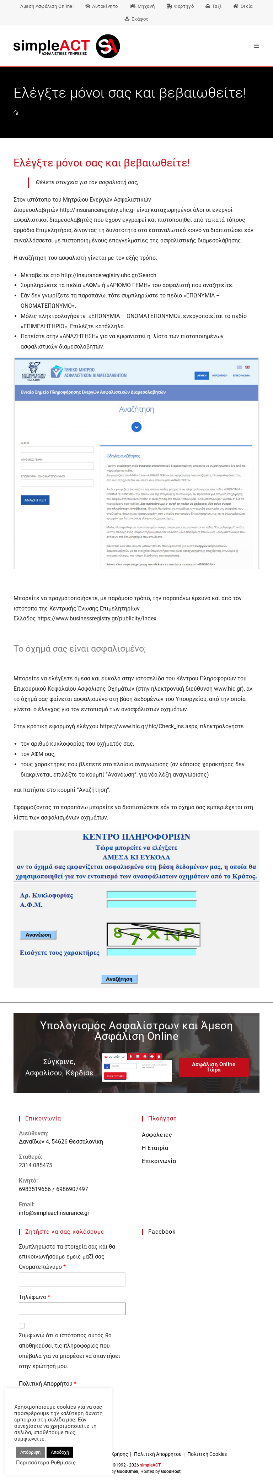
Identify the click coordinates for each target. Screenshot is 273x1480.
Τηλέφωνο (34, 1297)
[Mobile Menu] (254, 46)
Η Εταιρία (155, 1148)
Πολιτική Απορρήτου (46, 1383)
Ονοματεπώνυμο (42, 1267)
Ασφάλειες (157, 1134)
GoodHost (171, 1471)
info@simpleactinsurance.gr (54, 1213)
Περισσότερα (32, 1462)
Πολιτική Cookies (207, 1454)
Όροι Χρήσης (113, 1454)
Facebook (162, 1231)
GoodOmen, (128, 1471)
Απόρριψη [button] (30, 1452)
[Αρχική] (16, 113)
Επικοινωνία (159, 1161)
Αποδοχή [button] (60, 1452)
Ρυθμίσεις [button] (63, 1462)
